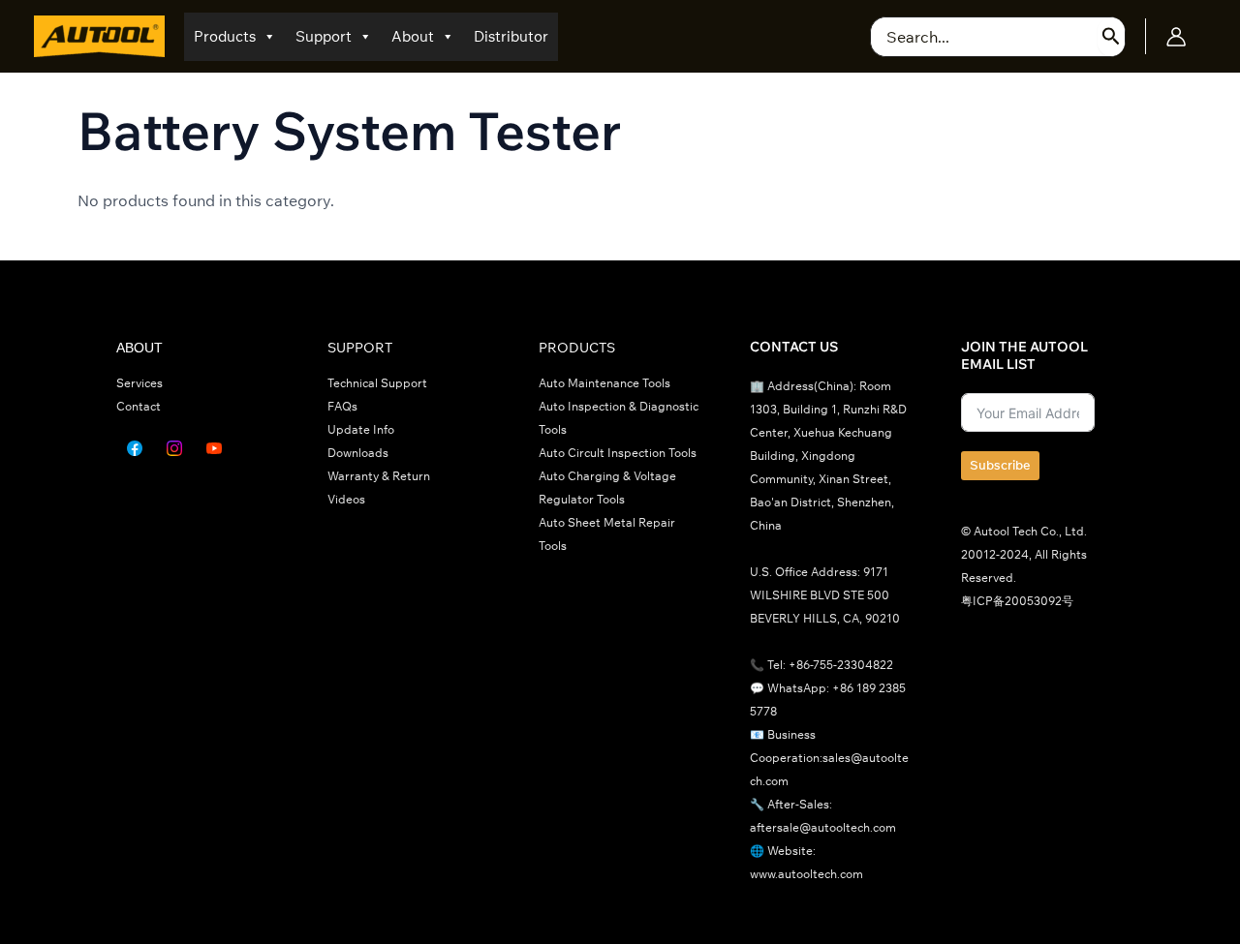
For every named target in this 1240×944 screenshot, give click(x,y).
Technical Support (377, 383)
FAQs (342, 406)
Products (225, 36)
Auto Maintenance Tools (604, 383)
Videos (346, 499)
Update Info (360, 429)
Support (323, 36)
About (412, 36)
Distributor (511, 36)
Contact (138, 406)
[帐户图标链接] (1176, 36)
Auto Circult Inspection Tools (618, 452)
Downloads (357, 452)
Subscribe (1000, 464)
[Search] (1111, 36)
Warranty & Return (378, 476)
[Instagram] (174, 448)
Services (139, 383)
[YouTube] (214, 448)
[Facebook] (134, 448)
